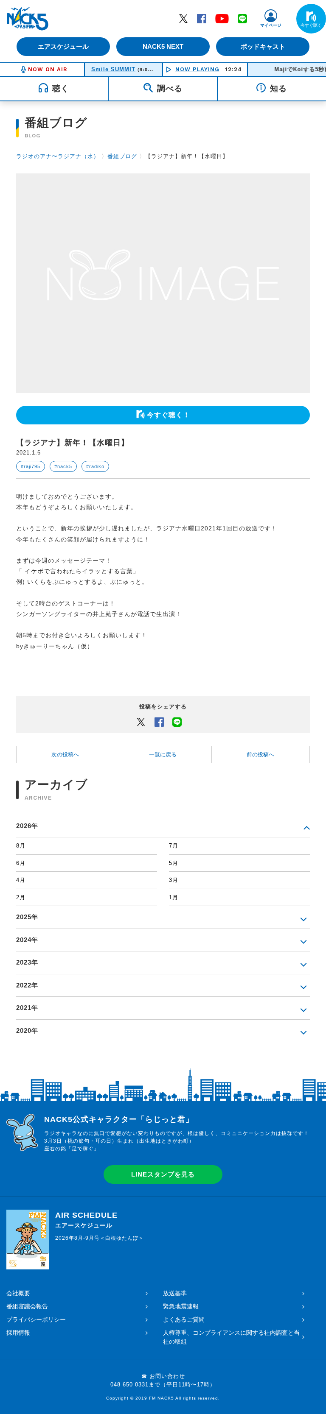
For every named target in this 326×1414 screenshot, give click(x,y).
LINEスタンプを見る (163, 1174)
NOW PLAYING (197, 69)
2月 (20, 897)
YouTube (222, 18)
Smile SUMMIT (113, 69)
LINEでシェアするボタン (177, 721)
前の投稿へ (260, 754)
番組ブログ (122, 156)
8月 (20, 845)
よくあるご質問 (184, 1319)
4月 (20, 880)
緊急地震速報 (181, 1306)
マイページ (270, 25)
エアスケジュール (63, 46)
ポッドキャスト (263, 46)
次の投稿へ (65, 754)
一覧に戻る (163, 754)
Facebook (201, 18)
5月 (173, 863)
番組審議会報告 (27, 1306)
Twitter (183, 18)
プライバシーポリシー (36, 1319)
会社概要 (18, 1293)
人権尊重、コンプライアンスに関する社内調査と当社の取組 (231, 1337)
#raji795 (30, 466)
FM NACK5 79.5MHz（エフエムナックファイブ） (27, 18)
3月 (173, 880)
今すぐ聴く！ (168, 414)
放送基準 (175, 1293)
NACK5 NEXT (163, 46)
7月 (173, 845)
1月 (173, 897)
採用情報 (18, 1332)
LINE (242, 18)
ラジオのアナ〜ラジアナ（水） (57, 156)
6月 (20, 863)
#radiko (95, 466)
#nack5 (63, 466)
